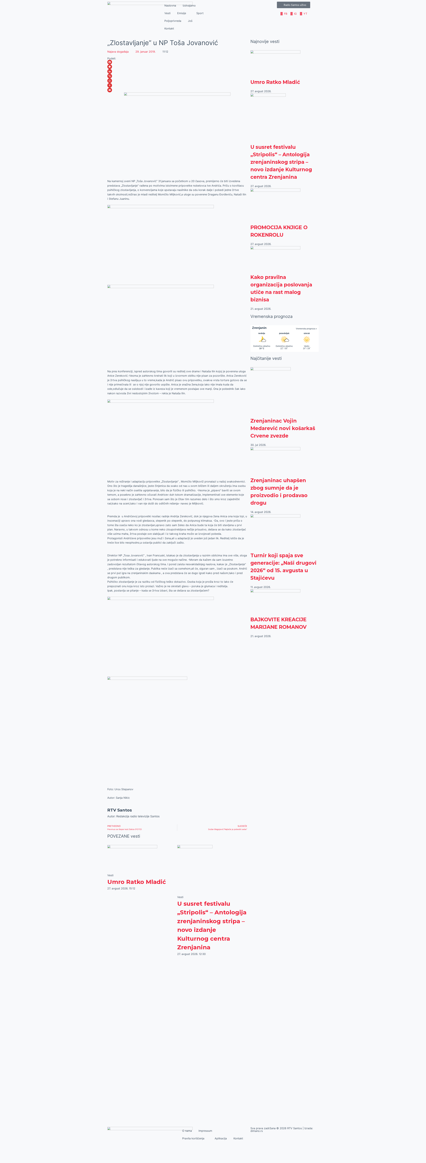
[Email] (177, 90)
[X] (177, 85)
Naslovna (170, 5)
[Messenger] (177, 66)
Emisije (181, 13)
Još (190, 20)
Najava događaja (118, 51)
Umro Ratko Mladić (136, 881)
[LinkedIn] (177, 71)
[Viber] (177, 76)
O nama (187, 1130)
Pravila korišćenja (193, 1138)
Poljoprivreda (172, 20)
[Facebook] (177, 62)
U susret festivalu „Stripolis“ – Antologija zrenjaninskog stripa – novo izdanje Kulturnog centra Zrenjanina (281, 162)
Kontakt (169, 28)
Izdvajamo (189, 5)
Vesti (167, 13)
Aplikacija (221, 1138)
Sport (200, 13)
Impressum (205, 1130)
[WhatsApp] (177, 80)
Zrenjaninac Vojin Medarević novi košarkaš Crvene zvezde (282, 428)
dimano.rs (256, 1131)
